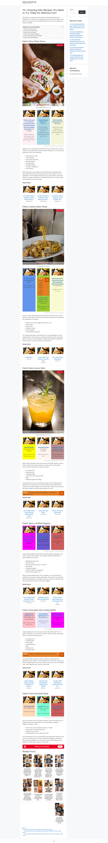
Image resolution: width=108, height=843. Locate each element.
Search (71, 9)
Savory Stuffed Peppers (47, 829)
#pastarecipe (29, 357)
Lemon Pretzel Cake (43, 447)
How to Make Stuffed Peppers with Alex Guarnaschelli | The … (29, 599)
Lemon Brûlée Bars (29, 447)
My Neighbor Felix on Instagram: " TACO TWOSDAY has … (57, 197)
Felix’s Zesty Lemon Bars (30, 32)
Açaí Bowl (40, 706)
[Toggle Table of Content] (61, 27)
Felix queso (56, 536)
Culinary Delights (37, 829)
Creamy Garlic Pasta (28, 829)
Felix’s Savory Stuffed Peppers (31, 34)
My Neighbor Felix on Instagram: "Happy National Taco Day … (43, 197)
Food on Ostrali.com (29, 2)
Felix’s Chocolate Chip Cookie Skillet (33, 35)
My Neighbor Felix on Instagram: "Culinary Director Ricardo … (29, 197)
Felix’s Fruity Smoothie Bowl (31, 37)
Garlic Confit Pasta (29, 278)
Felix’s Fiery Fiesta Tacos (30, 28)
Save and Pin (60, 45)
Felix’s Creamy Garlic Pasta (30, 30)
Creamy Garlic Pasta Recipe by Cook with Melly (43, 358)
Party (25, 828)
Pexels (49, 107)
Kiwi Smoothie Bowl (29, 706)
